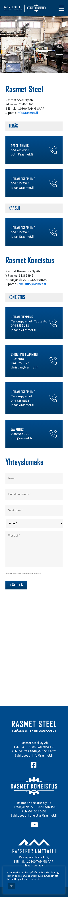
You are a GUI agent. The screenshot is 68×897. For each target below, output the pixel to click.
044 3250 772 (20, 363)
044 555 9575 (20, 183)
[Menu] (61, 8)
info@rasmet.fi (27, 113)
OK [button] (11, 886)
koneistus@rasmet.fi (31, 284)
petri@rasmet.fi (22, 154)
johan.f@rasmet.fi (23, 330)
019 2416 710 (37, 866)
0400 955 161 (20, 434)
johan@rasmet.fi (22, 188)
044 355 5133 (37, 811)
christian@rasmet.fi (24, 367)
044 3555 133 (20, 325)
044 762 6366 (20, 150)
